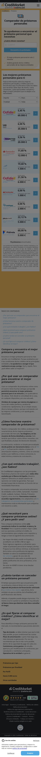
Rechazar (36, 740)
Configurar (10, 753)
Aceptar (30, 753)
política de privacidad (19, 748)
